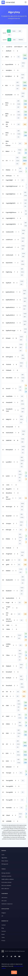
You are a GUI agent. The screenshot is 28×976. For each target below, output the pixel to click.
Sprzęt (4, 33)
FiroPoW (8, 364)
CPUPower (9, 176)
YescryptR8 (9, 800)
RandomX (8, 591)
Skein (7, 637)
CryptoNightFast (10, 194)
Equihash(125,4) (10, 292)
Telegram (11, 956)
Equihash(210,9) (10, 323)
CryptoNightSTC (10, 218)
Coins (3, 855)
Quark (7, 560)
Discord (19, 956)
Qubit (7, 565)
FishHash (8, 370)
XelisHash (8, 767)
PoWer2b (8, 548)
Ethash (8, 347)
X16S (7, 733)
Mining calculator (6, 873)
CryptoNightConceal (11, 186)
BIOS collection (5, 889)
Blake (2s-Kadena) (8, 143)
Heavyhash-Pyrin (9, 410)
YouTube (15, 956)
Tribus (8, 655)
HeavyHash (9, 402)
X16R (7, 705)
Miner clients (5, 861)
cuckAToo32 (9, 247)
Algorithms (4, 858)
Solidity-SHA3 (8, 645)
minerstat (8, 2)
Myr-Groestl (8, 498)
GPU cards (4, 901)
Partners (4, 931)
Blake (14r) (6, 104)
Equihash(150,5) (10, 307)
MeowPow (9, 493)
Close (14, 972)
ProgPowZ (9, 554)
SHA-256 (7, 614)
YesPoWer (9, 808)
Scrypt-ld (8, 608)
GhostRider (9, 378)
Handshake (9, 396)
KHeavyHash (9, 450)
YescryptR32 (9, 792)
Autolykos (9, 70)
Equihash (8, 283)
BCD (6, 85)
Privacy (3, 941)
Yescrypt (8, 773)
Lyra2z (8, 476)
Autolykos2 (8, 76)
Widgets (4, 913)
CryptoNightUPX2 (11, 224)
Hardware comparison (7, 904)
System (5, 40)
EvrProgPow (9, 357)
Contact (4, 925)
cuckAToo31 (9, 240)
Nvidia (14, 31)
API (2, 916)
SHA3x (8, 629)
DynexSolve (9, 263)
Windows (21, 40)
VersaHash (9, 672)
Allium (7, 57)
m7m (7, 485)
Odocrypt (8, 530)
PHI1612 (8, 539)
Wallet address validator (8, 879)
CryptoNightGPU (10, 203)
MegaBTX (8, 489)
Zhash (8, 815)
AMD (20, 31)
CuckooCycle (9, 255)
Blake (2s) (7, 134)
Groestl (8, 389)
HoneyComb (9, 427)
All (8, 31)
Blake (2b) (6, 115)
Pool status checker (6, 882)
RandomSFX (9, 580)
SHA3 (7, 625)
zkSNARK (8, 821)
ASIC (9, 35)
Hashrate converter (6, 876)
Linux (14, 40)
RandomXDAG (10, 598)
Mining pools (5, 864)
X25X (7, 761)
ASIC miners (4, 898)
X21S (7, 753)
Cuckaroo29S (9, 232)
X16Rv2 (8, 724)
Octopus (8, 524)
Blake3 (7, 151)
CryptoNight (9, 180)
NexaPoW (8, 516)
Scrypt (7, 603)
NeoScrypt (9, 507)
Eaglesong (9, 272)
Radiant (8, 571)
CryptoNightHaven (11, 212)
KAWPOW (8, 440)
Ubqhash (8, 666)
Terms (3, 937)
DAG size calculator (6, 885)
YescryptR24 (9, 786)
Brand (3, 934)
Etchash (8, 338)
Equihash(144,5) (10, 300)
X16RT (7, 716)
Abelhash (8, 51)
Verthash (8, 678)
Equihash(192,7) (10, 315)
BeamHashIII (8, 95)
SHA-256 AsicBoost (9, 620)
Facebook (7, 956)
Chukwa (8, 170)
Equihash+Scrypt (10, 331)
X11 (7, 692)
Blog (3, 928)
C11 (6, 161)
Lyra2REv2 (9, 462)
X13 (7, 696)
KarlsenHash (9, 433)
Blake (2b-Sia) (7, 124)
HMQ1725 (8, 419)
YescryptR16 (9, 780)
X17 (7, 744)
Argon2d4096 (9, 64)
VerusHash (9, 686)
